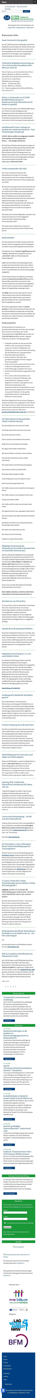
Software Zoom (8, 855)
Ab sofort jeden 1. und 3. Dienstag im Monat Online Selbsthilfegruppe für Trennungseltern (16, 846)
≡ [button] (35, 1)
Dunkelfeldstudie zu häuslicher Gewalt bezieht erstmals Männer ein (17, 1097)
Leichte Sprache (10, 7)
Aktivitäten (21, 869)
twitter (5, 1376)
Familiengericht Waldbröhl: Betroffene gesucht (17, 696)
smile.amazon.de (19, 830)
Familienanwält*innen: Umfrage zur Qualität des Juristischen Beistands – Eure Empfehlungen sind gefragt (18, 129)
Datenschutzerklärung (25, 1223)
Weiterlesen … (9, 1020)
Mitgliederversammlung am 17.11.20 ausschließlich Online (16, 654)
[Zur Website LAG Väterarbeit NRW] (18, 1325)
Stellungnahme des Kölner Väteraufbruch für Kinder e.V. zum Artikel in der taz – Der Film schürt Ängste (18, 933)
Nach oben (8, 1384)
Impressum (7, 1366)
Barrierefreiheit (22, 7)
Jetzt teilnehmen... (10, 1193)
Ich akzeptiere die (19, 1223)
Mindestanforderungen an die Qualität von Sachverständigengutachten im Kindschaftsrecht (15, 1034)
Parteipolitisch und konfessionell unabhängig (16, 998)
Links (5, 1379)
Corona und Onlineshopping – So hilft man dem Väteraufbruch (16, 817)
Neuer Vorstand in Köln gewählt (14, 40)
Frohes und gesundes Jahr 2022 (14, 168)
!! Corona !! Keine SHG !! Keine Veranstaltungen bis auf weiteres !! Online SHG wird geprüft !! (18, 883)
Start (5, 1356)
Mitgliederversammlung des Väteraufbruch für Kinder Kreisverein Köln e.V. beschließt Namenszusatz (18, 548)
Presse (5, 1362)
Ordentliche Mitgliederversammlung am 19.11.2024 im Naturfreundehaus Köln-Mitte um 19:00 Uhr (18, 65)
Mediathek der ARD (28, 970)
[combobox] (12, 11)
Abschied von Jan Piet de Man (13, 601)
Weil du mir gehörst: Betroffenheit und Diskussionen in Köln (17, 955)
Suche (5, 1359)
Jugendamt (30, 27)
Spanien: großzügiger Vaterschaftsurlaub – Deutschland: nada (17, 1128)
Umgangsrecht (21, 27)
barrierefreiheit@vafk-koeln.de (14, 412)
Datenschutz (7, 1369)
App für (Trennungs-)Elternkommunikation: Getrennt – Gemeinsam (17, 1068)
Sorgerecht (11, 27)
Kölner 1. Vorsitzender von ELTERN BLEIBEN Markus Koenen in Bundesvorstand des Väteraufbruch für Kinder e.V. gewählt (17, 101)
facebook (6, 1373)
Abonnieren (7, 1227)
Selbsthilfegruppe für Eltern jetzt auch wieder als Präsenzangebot (17, 755)
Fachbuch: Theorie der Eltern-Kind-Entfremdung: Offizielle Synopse (17, 1152)
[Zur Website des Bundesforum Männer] (18, 1341)
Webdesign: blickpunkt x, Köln (20, 1393)
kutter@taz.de (13, 947)
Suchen (26, 11)
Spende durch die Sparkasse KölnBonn (17, 628)
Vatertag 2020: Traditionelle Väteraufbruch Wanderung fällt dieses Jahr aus (17, 784)
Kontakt (7, 9)
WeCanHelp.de (14, 837)
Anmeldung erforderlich (11, 688)
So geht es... (21, 1263)
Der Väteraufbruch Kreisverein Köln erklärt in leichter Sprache (16, 420)
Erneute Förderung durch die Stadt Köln (18, 725)
